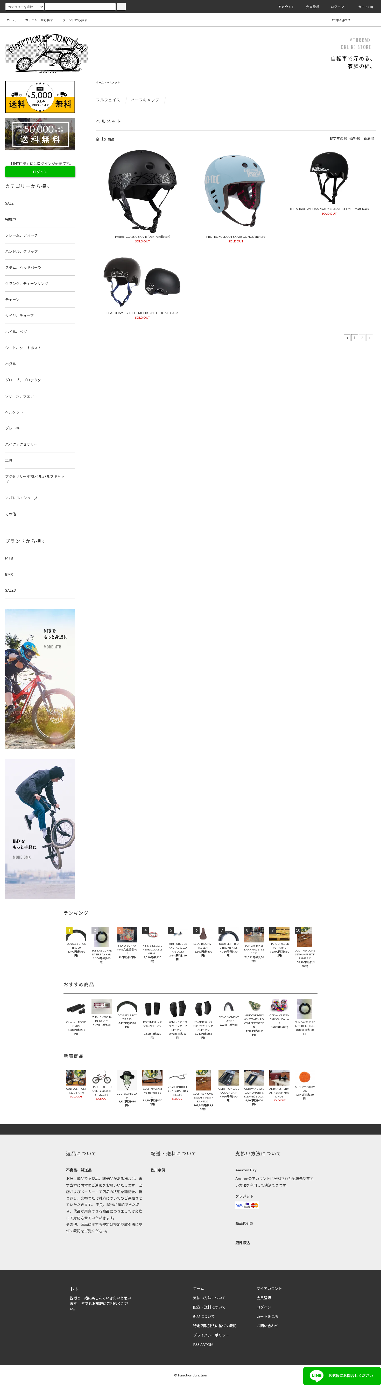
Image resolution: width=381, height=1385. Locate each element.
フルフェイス (108, 99)
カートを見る (267, 1316)
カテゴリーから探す (39, 20)
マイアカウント (269, 1288)
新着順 (369, 138)
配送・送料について (209, 1307)
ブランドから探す (74, 20)
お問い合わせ (341, 20)
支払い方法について (209, 1298)
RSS (196, 1344)
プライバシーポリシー (211, 1335)
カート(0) (365, 7)
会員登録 (313, 7)
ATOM (207, 1344)
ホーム (11, 20)
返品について (204, 1316)
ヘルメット (113, 82)
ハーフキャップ (145, 99)
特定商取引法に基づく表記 (215, 1326)
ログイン (337, 7)
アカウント (286, 7)
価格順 (354, 138)
